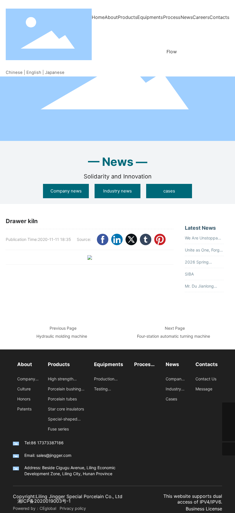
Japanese (54, 72)
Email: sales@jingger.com (47, 455)
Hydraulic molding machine (61, 336)
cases (169, 191)
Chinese (14, 72)
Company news (66, 191)
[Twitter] (131, 239)
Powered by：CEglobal (35, 508)
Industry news (117, 191)
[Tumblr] (145, 239)
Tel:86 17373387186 (44, 442)
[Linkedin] (117, 239)
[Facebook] (102, 239)
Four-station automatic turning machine (173, 336)
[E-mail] (228, 408)
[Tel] (228, 421)
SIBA (189, 274)
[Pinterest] (160, 239)
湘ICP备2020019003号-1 (43, 501)
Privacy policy (73, 508)
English (33, 72)
